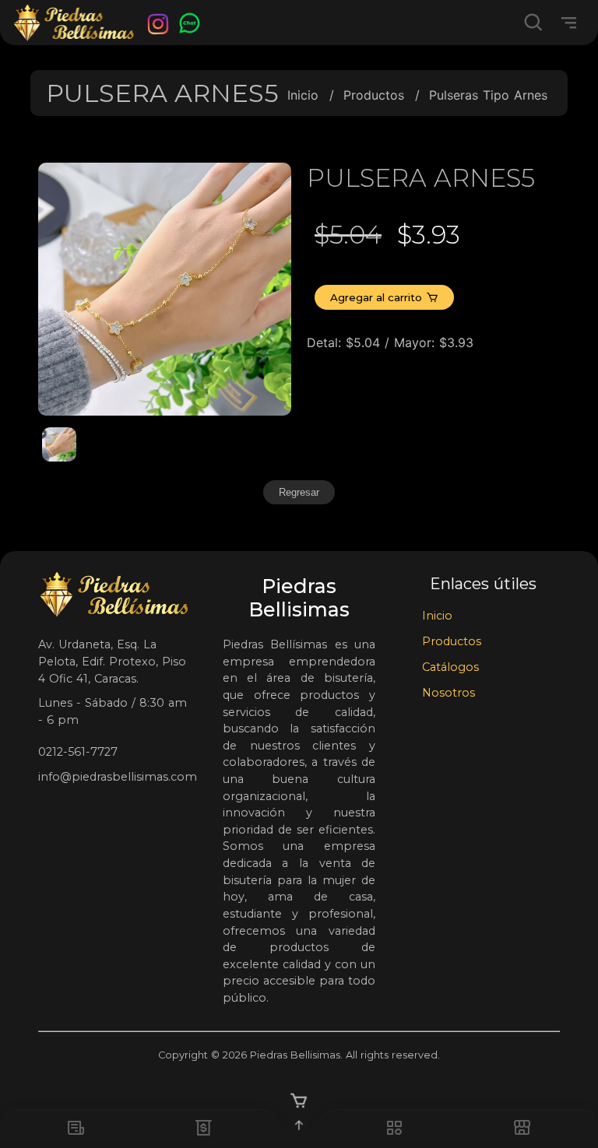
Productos (373, 95)
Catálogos (450, 667)
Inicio (302, 95)
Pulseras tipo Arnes (488, 95)
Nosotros (448, 693)
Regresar (299, 492)
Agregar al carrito (376, 297)
